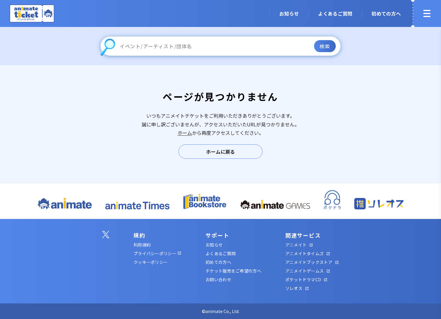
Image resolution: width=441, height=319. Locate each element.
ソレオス (293, 288)
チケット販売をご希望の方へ (233, 271)
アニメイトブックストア (308, 262)
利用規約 (142, 245)
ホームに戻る (220, 151)
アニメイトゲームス (304, 271)
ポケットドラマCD (303, 279)
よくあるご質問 (221, 253)
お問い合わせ (218, 279)
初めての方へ (218, 262)
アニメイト (296, 245)
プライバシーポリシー (155, 253)
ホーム (185, 132)
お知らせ (214, 245)
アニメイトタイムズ (304, 253)
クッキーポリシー (151, 262)
